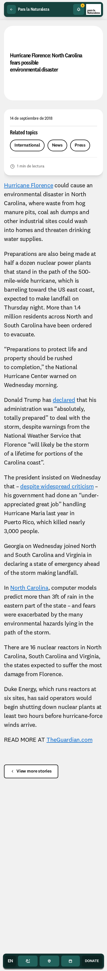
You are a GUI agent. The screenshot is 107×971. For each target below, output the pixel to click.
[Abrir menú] (28, 961)
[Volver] (11, 9)
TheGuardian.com (69, 740)
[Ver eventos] (70, 961)
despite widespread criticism (57, 487)
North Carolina (29, 588)
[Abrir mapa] (49, 961)
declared (64, 400)
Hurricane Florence (28, 186)
